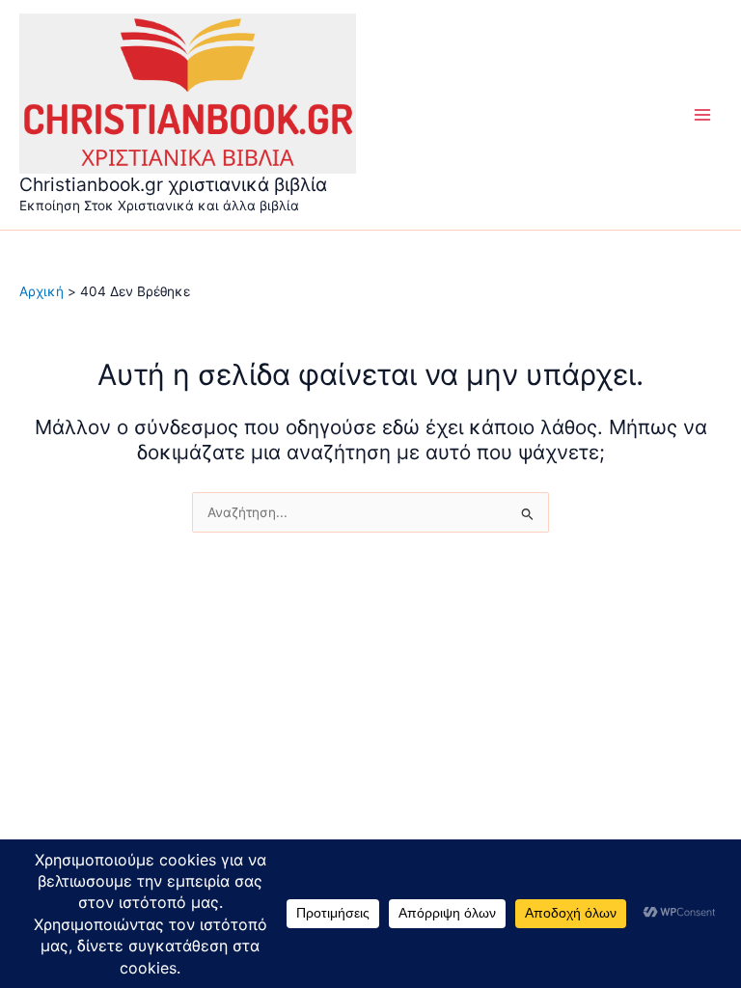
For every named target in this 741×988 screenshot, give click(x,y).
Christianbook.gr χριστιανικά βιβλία (173, 184)
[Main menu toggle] (703, 115)
